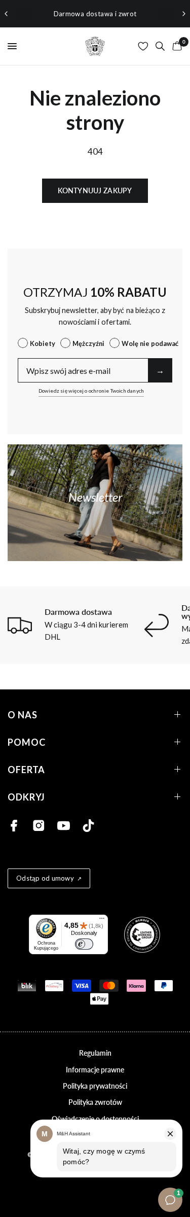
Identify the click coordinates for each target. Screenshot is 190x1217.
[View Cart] (175, 46)
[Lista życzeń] (143, 46)
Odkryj (26, 797)
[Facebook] (14, 825)
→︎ (160, 370)
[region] (95, 13)
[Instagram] (38, 825)
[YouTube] (63, 825)
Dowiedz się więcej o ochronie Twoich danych (91, 391)
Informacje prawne (95, 1069)
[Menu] (102, 921)
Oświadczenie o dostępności (95, 1119)
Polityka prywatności (95, 1086)
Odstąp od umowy (45, 878)
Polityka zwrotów (95, 1102)
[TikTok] (88, 825)
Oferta (26, 769)
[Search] (160, 46)
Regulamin (95, 1053)
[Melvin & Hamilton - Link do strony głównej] (95, 46)
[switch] (84, 944)
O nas (22, 714)
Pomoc (27, 742)
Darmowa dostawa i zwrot (95, 14)
